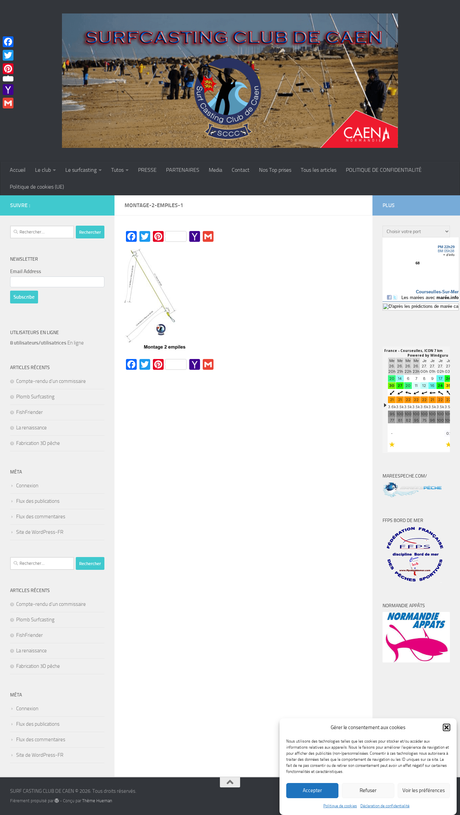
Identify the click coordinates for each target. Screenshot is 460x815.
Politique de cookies (340, 806)
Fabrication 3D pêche (38, 443)
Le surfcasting (81, 170)
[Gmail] (8, 103)
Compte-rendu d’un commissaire (51, 381)
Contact (241, 170)
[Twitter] (8, 55)
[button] (446, 727)
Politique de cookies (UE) (37, 187)
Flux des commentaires (40, 517)
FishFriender (29, 412)
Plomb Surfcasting (35, 397)
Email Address (25, 271)
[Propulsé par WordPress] (57, 800)
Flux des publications (38, 501)
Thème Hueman (97, 800)
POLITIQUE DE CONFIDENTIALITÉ (384, 170)
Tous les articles (318, 170)
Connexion (27, 486)
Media (215, 170)
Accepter (312, 791)
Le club (43, 170)
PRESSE (147, 170)
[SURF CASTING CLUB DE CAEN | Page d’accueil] (230, 80)
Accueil (18, 170)
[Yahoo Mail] (8, 89)
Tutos (117, 170)
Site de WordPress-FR (39, 532)
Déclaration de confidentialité (384, 806)
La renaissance (31, 428)
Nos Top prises (275, 170)
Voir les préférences (423, 791)
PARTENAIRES (182, 170)
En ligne (47, 343)
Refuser (368, 791)
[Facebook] (8, 41)
